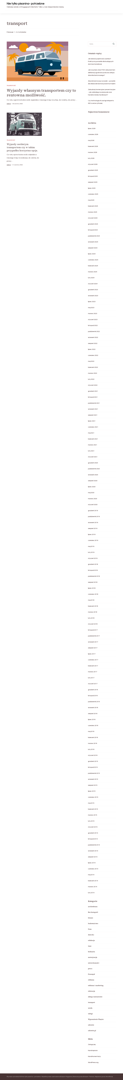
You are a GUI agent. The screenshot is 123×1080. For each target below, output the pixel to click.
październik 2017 (94, 636)
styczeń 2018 (92, 624)
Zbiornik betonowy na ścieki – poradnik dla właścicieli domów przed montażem (101, 82)
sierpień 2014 (92, 857)
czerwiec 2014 (93, 869)
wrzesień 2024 (93, 242)
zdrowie (91, 1025)
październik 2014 (94, 845)
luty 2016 (91, 749)
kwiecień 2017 (93, 666)
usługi (90, 1014)
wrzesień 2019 (93, 522)
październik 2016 (94, 701)
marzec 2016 (92, 743)
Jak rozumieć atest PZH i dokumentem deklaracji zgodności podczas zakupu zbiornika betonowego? (101, 72)
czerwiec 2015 (93, 797)
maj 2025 (91, 200)
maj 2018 (91, 600)
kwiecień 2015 (93, 809)
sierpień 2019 (92, 528)
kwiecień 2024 (93, 266)
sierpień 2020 (92, 480)
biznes (90, 918)
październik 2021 (94, 403)
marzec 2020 (92, 498)
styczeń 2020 (92, 504)
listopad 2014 (93, 839)
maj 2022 (91, 361)
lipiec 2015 (91, 791)
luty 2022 (91, 379)
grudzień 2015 (93, 761)
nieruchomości (93, 963)
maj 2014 (91, 874)
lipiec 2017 (91, 654)
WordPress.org (93, 1062)
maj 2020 (91, 492)
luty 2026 (91, 158)
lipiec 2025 (91, 188)
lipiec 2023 (91, 301)
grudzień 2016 (93, 689)
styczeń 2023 (92, 319)
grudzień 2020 (93, 463)
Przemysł (91, 974)
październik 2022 (94, 331)
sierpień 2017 (92, 648)
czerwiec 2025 (93, 194)
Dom (89, 929)
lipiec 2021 (91, 421)
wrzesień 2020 (93, 475)
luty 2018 (91, 618)
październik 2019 (94, 516)
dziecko (91, 935)
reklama (91, 980)
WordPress (109, 1076)
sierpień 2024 (92, 248)
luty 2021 (91, 451)
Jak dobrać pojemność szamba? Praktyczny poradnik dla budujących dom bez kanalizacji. (100, 61)
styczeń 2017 (92, 683)
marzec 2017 (92, 671)
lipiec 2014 (91, 863)
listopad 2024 (93, 230)
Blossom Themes (88, 1076)
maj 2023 (91, 307)
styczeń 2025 (92, 218)
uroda (90, 1008)
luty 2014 (91, 892)
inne (89, 946)
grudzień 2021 (93, 391)
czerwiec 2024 (93, 260)
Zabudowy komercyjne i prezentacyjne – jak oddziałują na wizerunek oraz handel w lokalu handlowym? (101, 92)
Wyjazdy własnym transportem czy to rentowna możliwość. (41, 93)
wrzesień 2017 (93, 642)
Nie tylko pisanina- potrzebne (25, 3)
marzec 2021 (92, 445)
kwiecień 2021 (93, 439)
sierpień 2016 (92, 713)
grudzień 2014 (93, 833)
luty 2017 (91, 678)
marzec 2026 (92, 152)
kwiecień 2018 (93, 606)
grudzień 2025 (93, 170)
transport (11, 85)
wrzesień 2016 (93, 707)
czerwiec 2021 (93, 427)
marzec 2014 (92, 886)
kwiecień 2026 (93, 146)
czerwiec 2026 (93, 134)
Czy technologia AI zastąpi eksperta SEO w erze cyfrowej (101, 102)
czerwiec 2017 (93, 660)
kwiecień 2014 (93, 881)
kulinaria (91, 952)
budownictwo (93, 923)
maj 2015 (91, 803)
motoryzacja (92, 957)
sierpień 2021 (92, 415)
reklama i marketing (95, 985)
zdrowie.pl (92, 1030)
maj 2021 (91, 433)
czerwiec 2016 (93, 725)
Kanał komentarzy (94, 1056)
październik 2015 (94, 773)
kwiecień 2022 (93, 367)
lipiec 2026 (91, 128)
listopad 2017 (93, 630)
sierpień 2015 (92, 785)
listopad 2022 (93, 325)
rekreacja (91, 991)
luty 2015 (91, 821)
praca (90, 968)
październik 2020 (94, 469)
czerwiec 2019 (93, 540)
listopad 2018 (93, 570)
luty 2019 (91, 552)
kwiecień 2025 (93, 206)
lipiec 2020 (91, 486)
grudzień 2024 (93, 224)
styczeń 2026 (92, 164)
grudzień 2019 (93, 510)
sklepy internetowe (95, 997)
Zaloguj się (92, 1044)
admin (9, 103)
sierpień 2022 (92, 343)
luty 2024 (91, 277)
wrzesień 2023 (93, 295)
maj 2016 (91, 731)
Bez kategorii (93, 912)
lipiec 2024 (91, 254)
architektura (92, 906)
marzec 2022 (92, 373)
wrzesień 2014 (93, 851)
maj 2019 (91, 546)
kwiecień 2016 (93, 737)
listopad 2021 (93, 397)
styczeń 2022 (92, 385)
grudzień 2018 (93, 564)
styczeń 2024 (92, 283)
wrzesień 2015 (93, 779)
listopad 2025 (93, 176)
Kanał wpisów (93, 1050)
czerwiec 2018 (93, 594)
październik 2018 (94, 576)
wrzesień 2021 (93, 409)
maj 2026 (91, 140)
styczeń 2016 (92, 755)
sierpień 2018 (92, 582)
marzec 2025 (92, 212)
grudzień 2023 (93, 289)
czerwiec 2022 (93, 355)
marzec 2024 (92, 272)
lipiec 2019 (91, 534)
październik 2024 (94, 236)
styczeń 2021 (92, 457)
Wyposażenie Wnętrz (96, 1019)
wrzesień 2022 (93, 337)
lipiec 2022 (91, 349)
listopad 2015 (93, 767)
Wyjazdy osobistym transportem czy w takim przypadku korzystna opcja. (22, 147)
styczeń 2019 (92, 558)
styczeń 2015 (92, 827)
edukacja (91, 940)
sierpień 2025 (92, 182)
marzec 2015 (92, 815)
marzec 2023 (92, 313)
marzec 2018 (92, 612)
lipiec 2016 (91, 719)
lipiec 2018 (91, 588)
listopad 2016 (93, 695)
